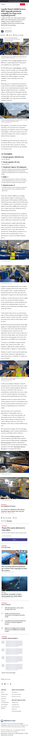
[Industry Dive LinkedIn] (2, 684)
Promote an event (16, 696)
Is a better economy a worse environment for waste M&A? (12, 595)
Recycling (9, 521)
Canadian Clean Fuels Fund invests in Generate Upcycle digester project (15, 622)
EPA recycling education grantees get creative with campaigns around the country (14, 568)
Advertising (14, 692)
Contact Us (3, 696)
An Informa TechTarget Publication (14, 1)
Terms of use (11, 733)
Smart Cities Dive (16, 707)
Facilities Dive (15, 702)
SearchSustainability (16, 711)
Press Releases (4, 704)
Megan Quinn (5, 512)
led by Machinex (17, 68)
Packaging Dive (15, 704)
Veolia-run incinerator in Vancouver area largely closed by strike (15, 615)
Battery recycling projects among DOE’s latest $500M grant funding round (15, 629)
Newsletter (3, 698)
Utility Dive (14, 709)
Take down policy (19, 733)
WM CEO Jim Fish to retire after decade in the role (14, 608)
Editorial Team (4, 694)
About (2, 692)
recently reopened (17, 60)
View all (3, 672)
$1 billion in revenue (14, 436)
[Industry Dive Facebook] (5, 684)
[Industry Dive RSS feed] (10, 684)
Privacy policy (4, 733)
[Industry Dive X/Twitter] (7, 684)
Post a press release (10, 672)
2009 (14, 206)
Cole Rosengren (8, 30)
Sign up (22, 4)
